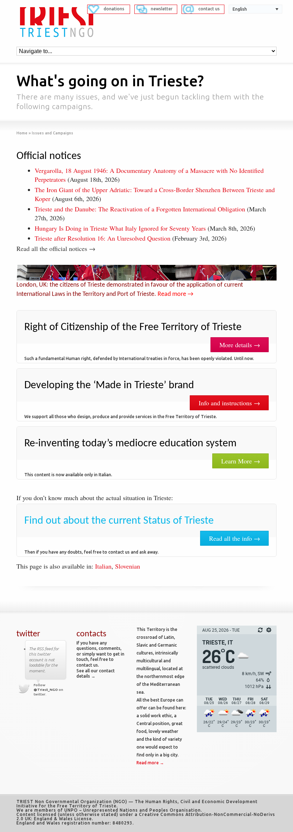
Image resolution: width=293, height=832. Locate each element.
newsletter (162, 8)
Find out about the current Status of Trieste (119, 521)
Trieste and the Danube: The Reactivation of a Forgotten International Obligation (140, 209)
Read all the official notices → (55, 248)
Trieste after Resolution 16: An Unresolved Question (102, 238)
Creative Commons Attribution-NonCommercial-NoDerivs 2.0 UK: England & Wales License (145, 816)
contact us (209, 8)
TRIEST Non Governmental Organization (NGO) (71, 801)
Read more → (175, 294)
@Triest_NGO (46, 690)
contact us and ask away (133, 552)
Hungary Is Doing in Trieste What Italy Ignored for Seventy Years (120, 228)
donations (114, 8)
